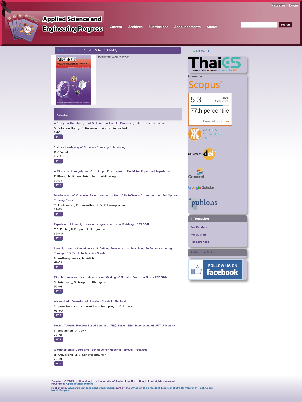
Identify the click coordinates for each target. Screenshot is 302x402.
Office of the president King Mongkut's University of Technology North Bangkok (132, 389)
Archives (135, 26)
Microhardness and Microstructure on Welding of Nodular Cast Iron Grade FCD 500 (110, 277)
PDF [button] (58, 137)
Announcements (187, 26)
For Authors (199, 235)
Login (293, 5)
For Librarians (200, 242)
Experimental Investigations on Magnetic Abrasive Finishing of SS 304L (102, 224)
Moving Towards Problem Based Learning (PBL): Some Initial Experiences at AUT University (114, 325)
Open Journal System (79, 384)
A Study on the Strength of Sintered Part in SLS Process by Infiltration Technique (109, 123)
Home (60, 50)
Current (116, 26)
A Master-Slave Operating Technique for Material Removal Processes (100, 350)
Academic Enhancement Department (91, 388)
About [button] (212, 26)
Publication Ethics (203, 252)
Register (278, 5)
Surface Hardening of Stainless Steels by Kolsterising (89, 147)
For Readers (199, 227)
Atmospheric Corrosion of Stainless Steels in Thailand (90, 301)
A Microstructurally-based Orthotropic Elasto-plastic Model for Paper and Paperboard (112, 171)
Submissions (158, 26)
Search (285, 25)
